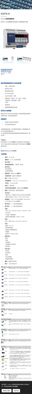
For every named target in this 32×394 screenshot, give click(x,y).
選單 (29, 4)
